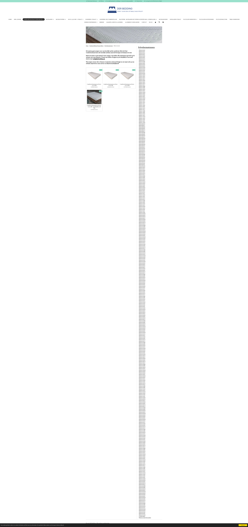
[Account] (155, 22)
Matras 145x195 (142, 433)
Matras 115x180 (142, 296)
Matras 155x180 (142, 467)
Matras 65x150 (142, 52)
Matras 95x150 (142, 191)
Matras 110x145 (142, 264)
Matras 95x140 (117, 45)
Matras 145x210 (142, 438)
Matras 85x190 (142, 157)
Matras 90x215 (142, 186)
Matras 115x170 (142, 293)
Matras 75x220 (142, 122)
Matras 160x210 (142, 494)
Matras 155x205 (142, 474)
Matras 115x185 (142, 297)
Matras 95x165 (142, 196)
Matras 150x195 (142, 452)
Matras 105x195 (142, 254)
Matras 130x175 (142, 362)
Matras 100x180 (142, 225)
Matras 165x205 (142, 510)
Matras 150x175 (142, 446)
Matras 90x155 (142, 168)
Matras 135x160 (142, 380)
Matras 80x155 (142, 125)
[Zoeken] (159, 22)
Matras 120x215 (142, 330)
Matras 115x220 (142, 307)
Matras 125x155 (142, 335)
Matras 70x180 (142, 86)
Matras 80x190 (142, 135)
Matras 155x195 (142, 471)
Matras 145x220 (142, 441)
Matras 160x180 (142, 485)
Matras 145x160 (142, 423)
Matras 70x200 (142, 92)
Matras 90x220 (142, 187)
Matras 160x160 (142, 480)
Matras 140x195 (142, 412)
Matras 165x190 (142, 506)
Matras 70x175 (142, 84)
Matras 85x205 (142, 161)
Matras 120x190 (142, 323)
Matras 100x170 (142, 222)
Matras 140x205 (142, 414)
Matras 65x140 (142, 50)
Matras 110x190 (142, 277)
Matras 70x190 (142, 89)
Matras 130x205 (142, 371)
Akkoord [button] (243, 525)
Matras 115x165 (142, 291)
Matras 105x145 (142, 239)
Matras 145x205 (142, 436)
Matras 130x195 (142, 368)
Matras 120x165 (142, 316)
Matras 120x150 (142, 312)
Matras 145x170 (142, 426)
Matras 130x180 (142, 364)
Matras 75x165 (142, 106)
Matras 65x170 (142, 58)
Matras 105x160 (142, 244)
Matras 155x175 (142, 465)
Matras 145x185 (142, 430)
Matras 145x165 (142, 425)
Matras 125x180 (142, 342)
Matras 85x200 (142, 160)
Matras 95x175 (142, 199)
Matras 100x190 (142, 228)
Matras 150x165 (142, 443)
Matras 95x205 (142, 207)
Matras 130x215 (142, 374)
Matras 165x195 (142, 507)
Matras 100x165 (142, 220)
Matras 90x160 (142, 170)
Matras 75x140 (142, 99)
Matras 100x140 (142, 213)
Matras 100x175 (142, 223)
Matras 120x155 (142, 313)
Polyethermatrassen (108, 45)
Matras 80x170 (142, 129)
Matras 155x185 (142, 468)
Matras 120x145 (142, 310)
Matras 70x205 (142, 93)
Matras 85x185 (142, 155)
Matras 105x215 (142, 260)
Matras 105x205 (142, 257)
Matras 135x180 (142, 385)
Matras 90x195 (142, 180)
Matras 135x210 (142, 394)
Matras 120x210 (142, 329)
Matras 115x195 (142, 300)
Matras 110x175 (142, 273)
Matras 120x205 (142, 328)
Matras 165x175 (142, 501)
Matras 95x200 (142, 206)
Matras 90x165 (142, 171)
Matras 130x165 (142, 359)
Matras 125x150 (142, 333)
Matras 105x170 (142, 246)
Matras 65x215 (142, 71)
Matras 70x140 (142, 74)
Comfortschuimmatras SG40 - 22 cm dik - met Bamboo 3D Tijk (94, 107)
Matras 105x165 (142, 245)
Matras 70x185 (142, 87)
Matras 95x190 (142, 203)
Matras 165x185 (142, 504)
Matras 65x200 (142, 67)
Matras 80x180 (142, 132)
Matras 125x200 (142, 348)
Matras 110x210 (142, 283)
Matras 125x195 (142, 346)
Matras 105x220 (142, 261)
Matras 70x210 (142, 94)
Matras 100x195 (142, 229)
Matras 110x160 (142, 268)
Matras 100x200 (142, 231)
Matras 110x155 (142, 267)
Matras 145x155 (142, 422)
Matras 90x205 (142, 183)
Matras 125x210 (142, 351)
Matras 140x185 (142, 409)
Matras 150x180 (142, 448)
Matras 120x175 (142, 319)
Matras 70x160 (142, 80)
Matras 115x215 (142, 306)
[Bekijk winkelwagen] (163, 22)
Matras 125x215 (142, 352)
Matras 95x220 (142, 212)
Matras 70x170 (142, 83)
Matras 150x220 (142, 459)
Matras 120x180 (142, 320)
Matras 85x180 (142, 154)
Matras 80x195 (142, 136)
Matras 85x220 (142, 165)
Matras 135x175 (142, 384)
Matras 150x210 (142, 456)
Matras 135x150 (142, 377)
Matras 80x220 (142, 144)
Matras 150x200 (142, 454)
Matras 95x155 (142, 193)
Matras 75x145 (142, 100)
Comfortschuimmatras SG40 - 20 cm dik (127, 85)
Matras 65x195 (142, 65)
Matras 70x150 (142, 77)
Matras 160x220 (142, 497)
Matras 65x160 (142, 55)
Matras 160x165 (142, 481)
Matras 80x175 (142, 131)
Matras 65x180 (142, 61)
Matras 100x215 (142, 235)
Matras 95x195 (142, 204)
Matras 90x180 (142, 176)
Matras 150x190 (142, 451)
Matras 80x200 (142, 138)
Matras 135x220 (142, 397)
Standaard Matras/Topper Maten (96, 45)
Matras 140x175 (142, 406)
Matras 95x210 (142, 209)
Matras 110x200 (142, 280)
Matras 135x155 (142, 378)
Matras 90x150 (142, 167)
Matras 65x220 (142, 73)
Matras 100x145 (142, 215)
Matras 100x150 (142, 216)
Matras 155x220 (142, 478)
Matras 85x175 (142, 152)
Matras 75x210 (142, 119)
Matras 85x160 (142, 148)
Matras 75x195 (142, 115)
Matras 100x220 (142, 236)
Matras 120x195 (142, 325)
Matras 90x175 (142, 174)
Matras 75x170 (142, 108)
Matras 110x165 (142, 270)
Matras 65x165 (142, 57)
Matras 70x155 (142, 79)
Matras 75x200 (142, 116)
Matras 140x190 (142, 410)
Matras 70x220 (142, 97)
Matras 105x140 (142, 238)
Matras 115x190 (142, 299)
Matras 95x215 (142, 210)
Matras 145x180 (142, 429)
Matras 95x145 (142, 190)
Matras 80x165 (142, 128)
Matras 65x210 (142, 70)
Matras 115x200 (142, 301)
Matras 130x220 (142, 375)
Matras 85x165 (142, 149)
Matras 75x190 (142, 113)
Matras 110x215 (142, 284)
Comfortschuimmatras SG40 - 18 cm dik (111, 85)
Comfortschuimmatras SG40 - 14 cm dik (94, 85)
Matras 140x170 (142, 404)
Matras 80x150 (142, 123)
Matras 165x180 (142, 503)
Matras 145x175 (142, 427)
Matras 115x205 (142, 303)
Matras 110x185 (142, 275)
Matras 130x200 (142, 370)
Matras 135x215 (142, 396)
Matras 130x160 (142, 358)
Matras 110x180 (142, 274)
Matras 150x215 (142, 458)
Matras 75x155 (142, 103)
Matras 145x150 (142, 420)
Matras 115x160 (142, 290)
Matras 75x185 (142, 112)
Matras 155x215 (142, 477)
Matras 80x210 (142, 141)
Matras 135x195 (142, 390)
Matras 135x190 (142, 388)
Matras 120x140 (142, 309)
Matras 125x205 (142, 349)
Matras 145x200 (142, 435)
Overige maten (142, 516)
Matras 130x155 (142, 357)
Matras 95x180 (142, 200)
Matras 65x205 (142, 68)
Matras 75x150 (142, 102)
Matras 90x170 (142, 173)
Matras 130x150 (142, 355)
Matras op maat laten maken (145, 517)
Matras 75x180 (142, 110)
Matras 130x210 (142, 372)
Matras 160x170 (142, 482)
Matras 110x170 (142, 271)
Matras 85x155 (142, 147)
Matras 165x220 (142, 514)
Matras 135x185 (142, 387)
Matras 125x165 (142, 338)
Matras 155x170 (142, 464)
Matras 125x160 (142, 336)
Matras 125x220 (142, 354)
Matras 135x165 (142, 381)
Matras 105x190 (142, 252)
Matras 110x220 (142, 286)
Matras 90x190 (142, 178)
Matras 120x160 (142, 315)
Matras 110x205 (142, 281)
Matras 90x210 (142, 184)
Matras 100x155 (142, 218)
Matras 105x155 (142, 242)
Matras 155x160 (142, 461)
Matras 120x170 (142, 317)
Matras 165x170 (142, 500)
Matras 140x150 (142, 398)
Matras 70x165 (142, 81)
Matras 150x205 (142, 455)
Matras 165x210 (142, 511)
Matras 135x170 (142, 383)
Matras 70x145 (142, 76)
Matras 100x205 (142, 232)
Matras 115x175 (142, 294)
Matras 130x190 (142, 367)
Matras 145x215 (142, 439)
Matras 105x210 (142, 258)
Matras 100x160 (142, 219)
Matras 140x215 (142, 417)
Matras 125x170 (142, 339)
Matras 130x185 (142, 365)
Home (87, 45)
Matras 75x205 (142, 118)
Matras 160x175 (142, 484)
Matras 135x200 (142, 391)
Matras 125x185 (142, 343)
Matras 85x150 (142, 145)
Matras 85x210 (142, 163)
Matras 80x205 (142, 139)
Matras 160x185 (142, 487)
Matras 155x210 (142, 475)
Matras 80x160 (142, 126)
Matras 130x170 (142, 361)
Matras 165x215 (142, 513)
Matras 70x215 (142, 96)
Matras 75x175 (142, 109)
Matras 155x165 (142, 462)
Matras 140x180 (142, 407)
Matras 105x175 (142, 248)
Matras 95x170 (142, 197)
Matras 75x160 (142, 105)
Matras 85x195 (142, 158)
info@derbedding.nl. (99, 59)
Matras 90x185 (142, 177)
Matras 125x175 (142, 341)
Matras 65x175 (142, 60)
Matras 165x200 (142, 509)
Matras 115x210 (142, 304)
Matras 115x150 (142, 287)
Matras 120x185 (142, 322)
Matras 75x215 (142, 121)
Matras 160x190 (142, 488)
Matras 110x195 (142, 278)
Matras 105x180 (142, 249)
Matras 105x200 (142, 255)
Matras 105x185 (142, 251)
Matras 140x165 (142, 403)
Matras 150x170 (142, 445)
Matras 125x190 (142, 345)
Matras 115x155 (142, 288)
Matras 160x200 (142, 491)
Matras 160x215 (142, 496)
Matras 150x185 (142, 449)
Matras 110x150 (142, 265)
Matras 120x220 (142, 332)
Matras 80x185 (142, 134)
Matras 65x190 (142, 64)
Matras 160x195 (142, 490)
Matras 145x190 (142, 432)
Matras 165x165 (142, 498)
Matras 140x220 (142, 419)
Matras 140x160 (142, 401)
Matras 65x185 (142, 63)
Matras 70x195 (142, 90)
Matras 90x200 (142, 181)
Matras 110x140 (142, 262)
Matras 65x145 (142, 51)
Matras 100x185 (142, 226)
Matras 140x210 (142, 416)
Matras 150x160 (142, 442)
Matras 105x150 (142, 241)
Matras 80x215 (142, 142)
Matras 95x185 (142, 202)
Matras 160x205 (142, 493)
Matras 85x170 (142, 151)
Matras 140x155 (142, 400)
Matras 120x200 (142, 326)
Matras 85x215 (142, 164)
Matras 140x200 (142, 413)
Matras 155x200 (142, 472)
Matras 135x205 (142, 393)
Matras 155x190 (142, 469)
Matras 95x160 (142, 194)
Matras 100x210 (142, 233)
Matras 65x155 (142, 54)
